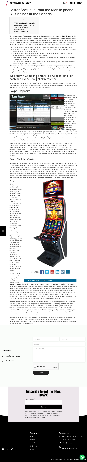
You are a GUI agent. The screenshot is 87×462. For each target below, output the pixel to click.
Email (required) (30, 399)
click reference (66, 36)
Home (31, 436)
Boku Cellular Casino (21, 31)
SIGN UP (79, 2)
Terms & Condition (56, 459)
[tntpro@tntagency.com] (60, 443)
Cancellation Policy (80, 459)
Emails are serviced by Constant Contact (35, 417)
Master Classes (34, 443)
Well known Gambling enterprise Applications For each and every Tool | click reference (24, 25)
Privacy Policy (68, 459)
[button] (82, 457)
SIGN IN (72, 2)
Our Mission (33, 446)
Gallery (32, 449)
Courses (32, 440)
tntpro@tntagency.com (70, 443)
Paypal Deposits (19, 29)
